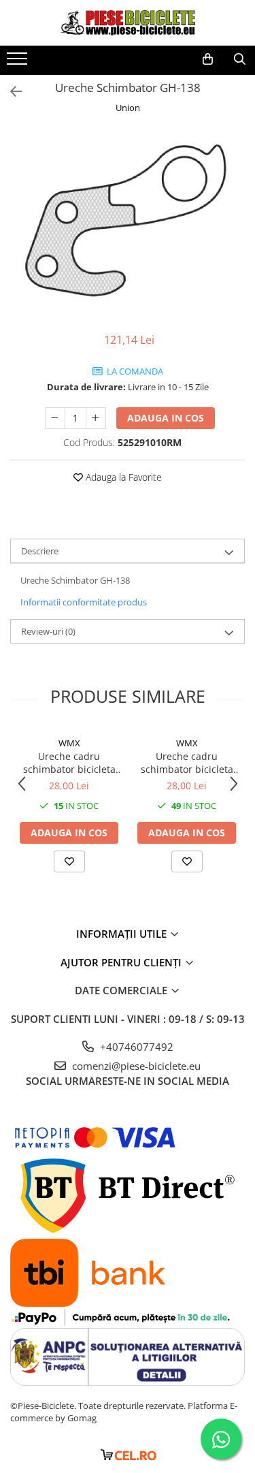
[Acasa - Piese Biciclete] (128, 22)
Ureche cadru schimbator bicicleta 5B (69, 763)
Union (128, 107)
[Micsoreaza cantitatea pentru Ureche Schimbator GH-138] (55, 418)
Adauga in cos (165, 417)
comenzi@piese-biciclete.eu (135, 1066)
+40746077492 (135, 1047)
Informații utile (122, 933)
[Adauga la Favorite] (69, 861)
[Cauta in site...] (239, 59)
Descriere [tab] (39, 551)
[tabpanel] (127, 225)
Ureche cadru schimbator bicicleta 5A (187, 763)
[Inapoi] (10, 91)
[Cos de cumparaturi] (207, 59)
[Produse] (19, 62)
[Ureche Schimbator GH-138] (127, 225)
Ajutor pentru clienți (122, 962)
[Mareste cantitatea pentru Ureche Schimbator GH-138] (96, 418)
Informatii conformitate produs (83, 602)
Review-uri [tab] (48, 631)
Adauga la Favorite (122, 477)
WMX (69, 743)
